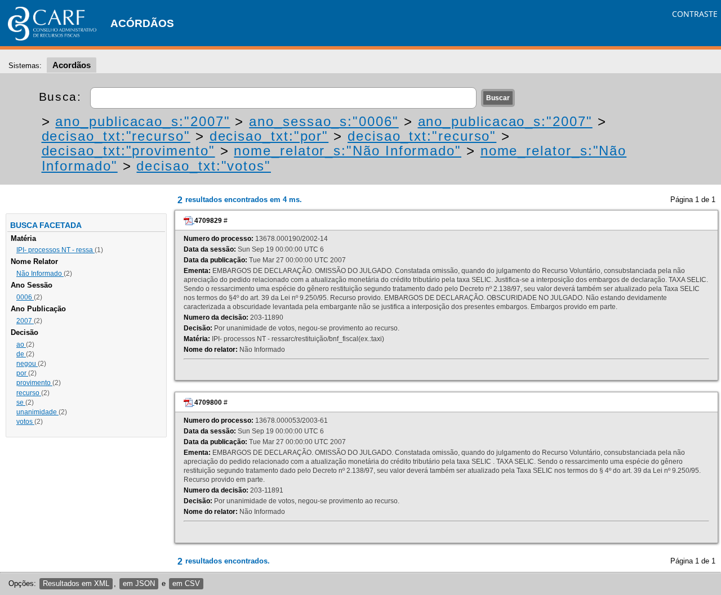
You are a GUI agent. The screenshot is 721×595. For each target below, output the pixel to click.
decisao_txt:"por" (269, 136)
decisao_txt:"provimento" (128, 150)
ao (21, 344)
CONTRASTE (695, 13)
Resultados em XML (76, 583)
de (21, 354)
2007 (25, 321)
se (20, 402)
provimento (34, 383)
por (22, 373)
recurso (28, 393)
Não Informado (40, 274)
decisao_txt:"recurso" (116, 136)
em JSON (139, 583)
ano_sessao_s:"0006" (323, 121)
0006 (25, 297)
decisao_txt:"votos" (203, 165)
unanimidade (37, 412)
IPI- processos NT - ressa (55, 250)
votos (25, 422)
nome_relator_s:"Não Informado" (347, 150)
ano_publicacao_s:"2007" (142, 121)
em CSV (186, 583)
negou (27, 364)
